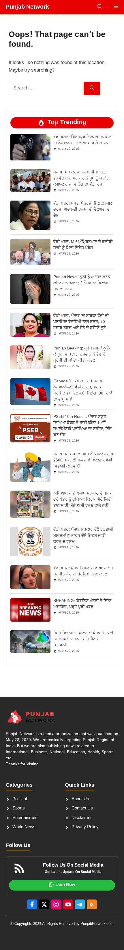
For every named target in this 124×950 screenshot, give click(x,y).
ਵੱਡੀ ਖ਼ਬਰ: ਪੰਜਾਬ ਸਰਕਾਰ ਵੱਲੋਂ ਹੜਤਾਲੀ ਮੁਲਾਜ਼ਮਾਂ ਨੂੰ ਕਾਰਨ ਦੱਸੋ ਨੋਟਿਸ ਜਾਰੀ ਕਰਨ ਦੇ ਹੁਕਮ (83, 536)
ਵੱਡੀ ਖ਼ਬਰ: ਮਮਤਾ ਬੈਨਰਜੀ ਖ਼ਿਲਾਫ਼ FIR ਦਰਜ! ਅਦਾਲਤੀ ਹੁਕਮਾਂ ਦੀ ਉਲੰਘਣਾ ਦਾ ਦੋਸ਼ (82, 209)
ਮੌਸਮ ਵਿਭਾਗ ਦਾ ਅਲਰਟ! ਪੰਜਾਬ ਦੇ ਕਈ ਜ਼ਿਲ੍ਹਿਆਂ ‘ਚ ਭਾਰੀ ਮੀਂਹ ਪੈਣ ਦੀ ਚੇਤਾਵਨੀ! (83, 639)
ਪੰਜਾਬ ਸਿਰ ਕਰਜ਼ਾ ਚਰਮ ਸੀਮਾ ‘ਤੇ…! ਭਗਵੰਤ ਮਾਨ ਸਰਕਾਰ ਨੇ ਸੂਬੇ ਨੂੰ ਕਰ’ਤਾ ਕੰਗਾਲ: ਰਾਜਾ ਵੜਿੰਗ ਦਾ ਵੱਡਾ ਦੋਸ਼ (81, 178)
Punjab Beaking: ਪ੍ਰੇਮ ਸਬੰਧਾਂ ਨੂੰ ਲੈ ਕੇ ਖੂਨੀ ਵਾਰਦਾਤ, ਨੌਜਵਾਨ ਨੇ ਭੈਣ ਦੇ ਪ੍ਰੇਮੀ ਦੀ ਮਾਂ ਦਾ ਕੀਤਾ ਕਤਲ (81, 354)
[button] (100, 7)
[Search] (92, 88)
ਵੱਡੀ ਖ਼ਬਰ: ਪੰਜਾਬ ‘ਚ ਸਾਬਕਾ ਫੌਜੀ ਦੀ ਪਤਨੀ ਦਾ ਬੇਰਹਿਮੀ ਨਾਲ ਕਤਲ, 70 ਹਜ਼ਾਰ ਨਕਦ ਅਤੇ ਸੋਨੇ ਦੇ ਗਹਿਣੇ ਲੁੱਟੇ (81, 322)
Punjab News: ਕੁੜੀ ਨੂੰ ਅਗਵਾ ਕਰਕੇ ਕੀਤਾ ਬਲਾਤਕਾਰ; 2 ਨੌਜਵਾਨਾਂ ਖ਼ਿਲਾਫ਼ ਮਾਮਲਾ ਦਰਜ (82, 283)
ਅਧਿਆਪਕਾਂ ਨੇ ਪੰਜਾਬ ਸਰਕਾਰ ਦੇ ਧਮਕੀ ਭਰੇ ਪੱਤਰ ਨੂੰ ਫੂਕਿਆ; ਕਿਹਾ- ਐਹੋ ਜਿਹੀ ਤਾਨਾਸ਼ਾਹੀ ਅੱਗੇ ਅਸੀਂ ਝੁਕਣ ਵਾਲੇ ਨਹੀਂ (83, 499)
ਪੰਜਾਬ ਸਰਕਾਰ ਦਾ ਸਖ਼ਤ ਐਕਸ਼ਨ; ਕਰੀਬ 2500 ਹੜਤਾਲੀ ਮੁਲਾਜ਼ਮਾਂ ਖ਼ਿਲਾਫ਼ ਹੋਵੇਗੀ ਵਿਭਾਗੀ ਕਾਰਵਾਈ (83, 460)
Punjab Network (27, 7)
